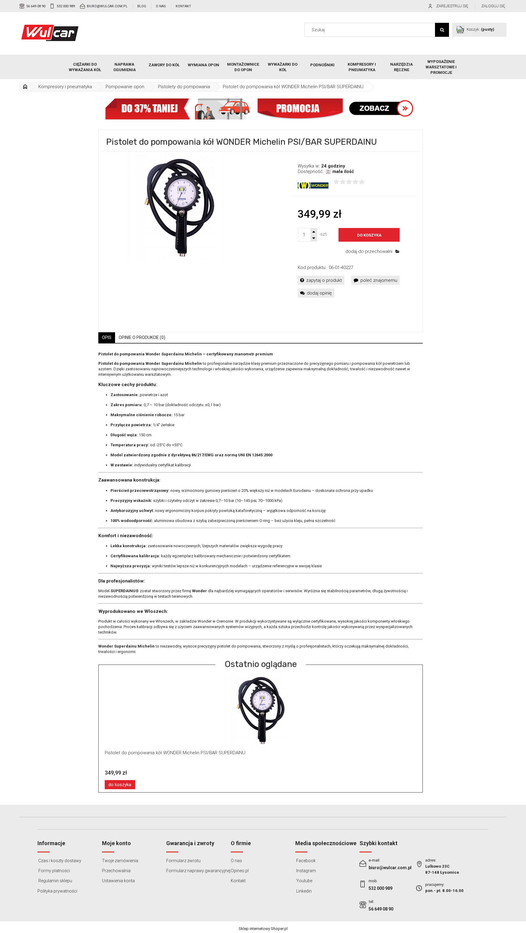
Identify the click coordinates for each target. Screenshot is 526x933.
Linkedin (303, 891)
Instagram (305, 870)
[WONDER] (313, 185)
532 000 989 (66, 6)
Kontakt (183, 6)
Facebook (305, 860)
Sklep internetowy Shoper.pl (263, 928)
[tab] (106, 337)
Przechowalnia (116, 870)
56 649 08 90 (35, 6)
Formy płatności (53, 870)
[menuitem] (85, 67)
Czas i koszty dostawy (59, 860)
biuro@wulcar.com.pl (107, 6)
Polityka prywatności (57, 891)
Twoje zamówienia (120, 860)
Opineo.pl (240, 870)
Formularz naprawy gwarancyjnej (198, 870)
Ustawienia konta (118, 880)
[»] (25, 87)
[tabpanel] (260, 503)
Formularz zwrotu (183, 860)
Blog (141, 6)
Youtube (303, 880)
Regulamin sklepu (54, 880)
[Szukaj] (442, 30)
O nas (161, 6)
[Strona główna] (49, 32)
